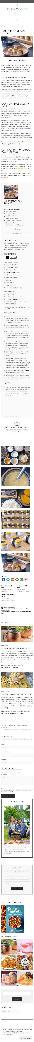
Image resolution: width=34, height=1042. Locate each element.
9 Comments (15, 667)
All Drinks (3, 665)
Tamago (23, 611)
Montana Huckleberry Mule (16, 648)
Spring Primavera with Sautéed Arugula (17, 729)
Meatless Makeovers (14, 209)
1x (7, 257)
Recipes (7, 610)
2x (11, 257)
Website (3, 759)
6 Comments (21, 713)
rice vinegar (22, 320)
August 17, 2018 (4, 645)
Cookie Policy (9, 1034)
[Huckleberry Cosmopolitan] (25, 947)
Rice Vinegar (13, 299)
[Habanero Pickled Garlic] (9, 978)
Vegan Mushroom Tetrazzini (16, 694)
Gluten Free (21, 608)
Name (3, 744)
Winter (2, 713)
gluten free (13, 611)
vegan (26, 611)
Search (17, 999)
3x (15, 257)
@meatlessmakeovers (12, 429)
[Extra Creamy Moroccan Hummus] (25, 978)
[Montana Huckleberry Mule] (9, 947)
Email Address (5, 752)
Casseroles (3, 711)
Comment (4, 774)
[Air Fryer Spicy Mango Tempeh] (9, 962)
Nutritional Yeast (14, 275)
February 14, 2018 (5, 691)
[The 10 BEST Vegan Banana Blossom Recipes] (25, 962)
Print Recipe (22, 60)
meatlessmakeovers (10, 607)
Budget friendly (7, 611)
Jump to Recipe (13, 60)
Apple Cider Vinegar (14, 272)
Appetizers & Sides (11, 608)
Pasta (25, 711)
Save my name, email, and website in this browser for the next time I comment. (16, 790)
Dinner (17, 608)
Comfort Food (9, 711)
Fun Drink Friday (9, 665)
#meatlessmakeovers (17, 431)
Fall (17, 711)
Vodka (18, 665)
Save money (18, 611)
